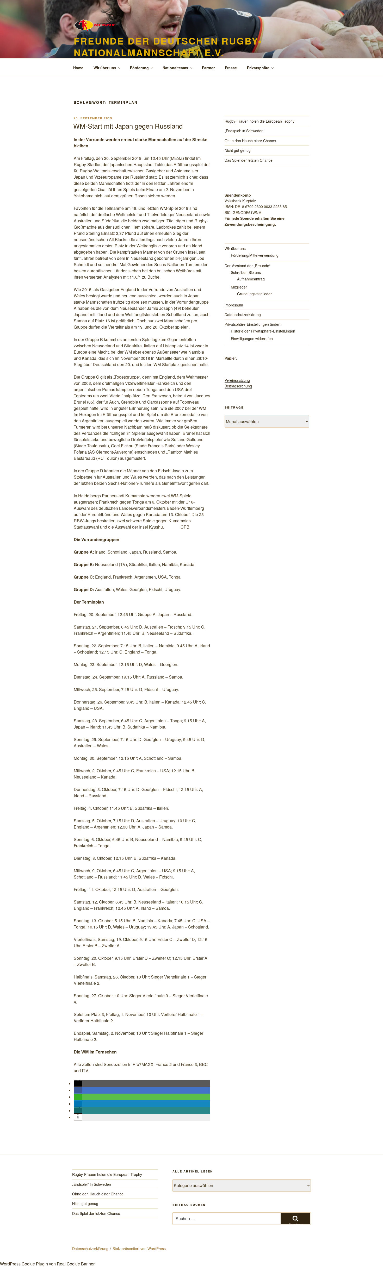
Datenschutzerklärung (243, 314)
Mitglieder (239, 287)
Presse (231, 67)
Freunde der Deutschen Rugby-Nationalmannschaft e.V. (168, 46)
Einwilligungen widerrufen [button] (252, 338)
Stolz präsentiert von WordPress (139, 1248)
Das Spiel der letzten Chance (249, 160)
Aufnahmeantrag (251, 278)
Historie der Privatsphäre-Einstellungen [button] (263, 331)
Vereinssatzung (237, 380)
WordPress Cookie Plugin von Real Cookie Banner (47, 1264)
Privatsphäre (258, 67)
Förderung (139, 67)
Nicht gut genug (238, 150)
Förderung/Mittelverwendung (255, 255)
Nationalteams (175, 67)
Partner (208, 67)
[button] (78, 1084)
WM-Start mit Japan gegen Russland (128, 125)
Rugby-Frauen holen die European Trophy (259, 121)
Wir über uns (105, 67)
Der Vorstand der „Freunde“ (247, 265)
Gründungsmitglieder (254, 293)
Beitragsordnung (238, 385)
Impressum (234, 305)
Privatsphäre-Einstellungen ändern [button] (253, 324)
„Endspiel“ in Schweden (244, 130)
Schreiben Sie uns (246, 272)
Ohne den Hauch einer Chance (250, 140)
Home (78, 67)
